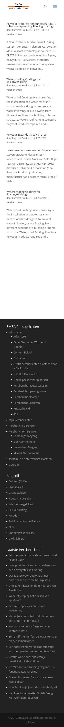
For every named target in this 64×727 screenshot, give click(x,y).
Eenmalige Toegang (25, 436)
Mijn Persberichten (20, 420)
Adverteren (20, 336)
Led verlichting (18, 510)
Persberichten (14, 34)
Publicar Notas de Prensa (24, 521)
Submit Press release (22, 533)
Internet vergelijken (21, 504)
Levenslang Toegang (25, 447)
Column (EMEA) (18, 481)
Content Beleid (22, 352)
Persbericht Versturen (22, 425)
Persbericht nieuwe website (30, 385)
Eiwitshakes (16, 487)
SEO (11, 527)
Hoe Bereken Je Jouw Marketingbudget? (33, 687)
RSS (15, 414)
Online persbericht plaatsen (30, 380)
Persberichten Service (22, 431)
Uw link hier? (16, 538)
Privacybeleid (21, 408)
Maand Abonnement (26, 453)
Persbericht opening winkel (30, 391)
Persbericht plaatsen (26, 397)
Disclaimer (20, 358)
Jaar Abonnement (24, 441)
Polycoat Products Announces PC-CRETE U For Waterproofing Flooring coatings (31, 25)
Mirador (14, 515)
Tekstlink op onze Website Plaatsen (30, 459)
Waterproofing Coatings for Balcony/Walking (23, 80)
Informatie (15, 332)
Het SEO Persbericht (26, 374)
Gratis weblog (17, 492)
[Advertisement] (32, 277)
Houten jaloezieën (20, 498)
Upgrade (14, 464)
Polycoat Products (22, 29)
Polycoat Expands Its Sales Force (26, 134)
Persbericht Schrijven (26, 403)
